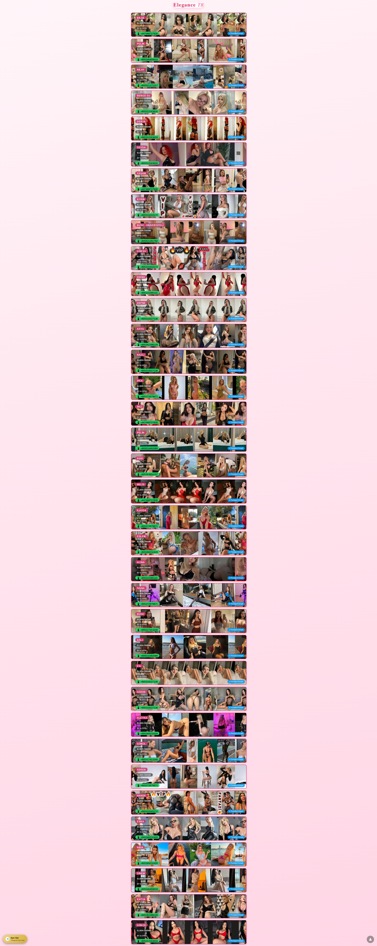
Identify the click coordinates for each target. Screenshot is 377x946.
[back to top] (370, 939)
